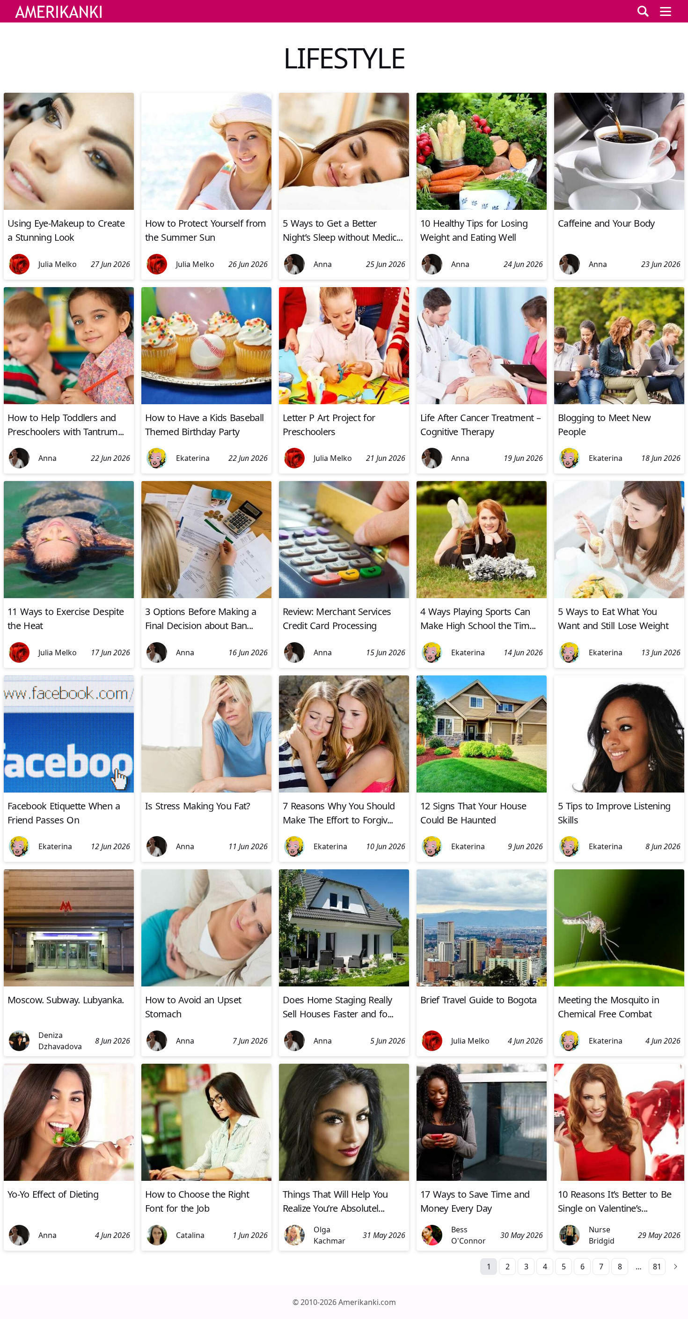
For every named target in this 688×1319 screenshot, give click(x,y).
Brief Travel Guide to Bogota (478, 999)
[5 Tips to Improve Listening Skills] (619, 790)
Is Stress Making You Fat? (197, 806)
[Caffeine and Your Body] (619, 207)
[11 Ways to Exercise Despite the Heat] (69, 595)
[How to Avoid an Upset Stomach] (206, 983)
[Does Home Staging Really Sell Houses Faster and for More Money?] (344, 983)
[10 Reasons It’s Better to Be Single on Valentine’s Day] (619, 1178)
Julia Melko (57, 264)
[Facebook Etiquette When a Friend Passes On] (69, 790)
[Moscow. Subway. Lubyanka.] (69, 983)
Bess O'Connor (468, 1235)
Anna (323, 264)
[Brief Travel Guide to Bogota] (482, 983)
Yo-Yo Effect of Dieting (52, 1194)
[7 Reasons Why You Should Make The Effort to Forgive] (344, 790)
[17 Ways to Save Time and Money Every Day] (482, 1178)
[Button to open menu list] (665, 11)
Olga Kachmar (329, 1235)
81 (657, 1266)
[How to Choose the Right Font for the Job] (206, 1178)
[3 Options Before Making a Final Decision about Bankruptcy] (206, 595)
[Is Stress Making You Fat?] (206, 790)
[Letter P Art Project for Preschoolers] (344, 401)
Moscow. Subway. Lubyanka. (65, 999)
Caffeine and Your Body (606, 223)
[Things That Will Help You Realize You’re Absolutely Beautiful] (344, 1178)
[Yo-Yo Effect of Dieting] (69, 1178)
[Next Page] (675, 1266)
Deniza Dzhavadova (60, 1041)
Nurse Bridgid (602, 1235)
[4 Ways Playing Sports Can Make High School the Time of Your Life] (482, 595)
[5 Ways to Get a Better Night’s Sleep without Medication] (344, 207)
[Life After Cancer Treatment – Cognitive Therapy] (482, 401)
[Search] (643, 11)
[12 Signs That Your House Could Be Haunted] (482, 790)
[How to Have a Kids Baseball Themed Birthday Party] (206, 401)
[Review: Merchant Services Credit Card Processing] (344, 595)
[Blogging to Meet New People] (619, 401)
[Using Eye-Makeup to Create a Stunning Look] (69, 207)
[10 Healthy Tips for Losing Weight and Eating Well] (482, 207)
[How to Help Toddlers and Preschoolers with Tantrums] (69, 401)
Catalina (190, 1235)
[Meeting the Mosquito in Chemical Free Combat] (619, 983)
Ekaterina (193, 458)
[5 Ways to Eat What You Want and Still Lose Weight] (619, 595)
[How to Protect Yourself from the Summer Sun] (206, 207)
